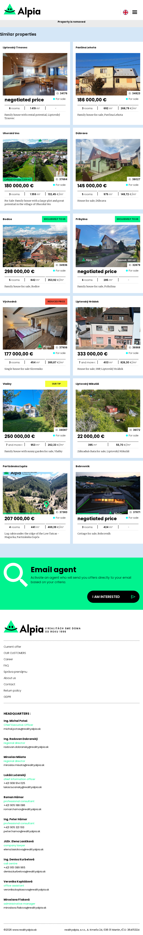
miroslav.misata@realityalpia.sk (24, 765)
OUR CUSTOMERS (15, 653)
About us (10, 678)
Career (8, 659)
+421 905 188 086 (14, 805)
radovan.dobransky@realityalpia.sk (26, 747)
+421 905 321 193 (14, 827)
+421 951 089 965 (14, 867)
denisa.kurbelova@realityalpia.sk (25, 871)
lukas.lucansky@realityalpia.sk (23, 787)
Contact (9, 684)
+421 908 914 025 (14, 783)
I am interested (106, 596)
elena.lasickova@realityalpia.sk (23, 849)
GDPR (7, 697)
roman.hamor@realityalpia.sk (22, 809)
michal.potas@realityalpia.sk (22, 729)
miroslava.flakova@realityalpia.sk (25, 907)
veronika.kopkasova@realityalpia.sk (26, 889)
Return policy (12, 690)
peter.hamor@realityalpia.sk (22, 831)
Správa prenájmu (15, 672)
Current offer (12, 647)
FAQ (6, 665)
